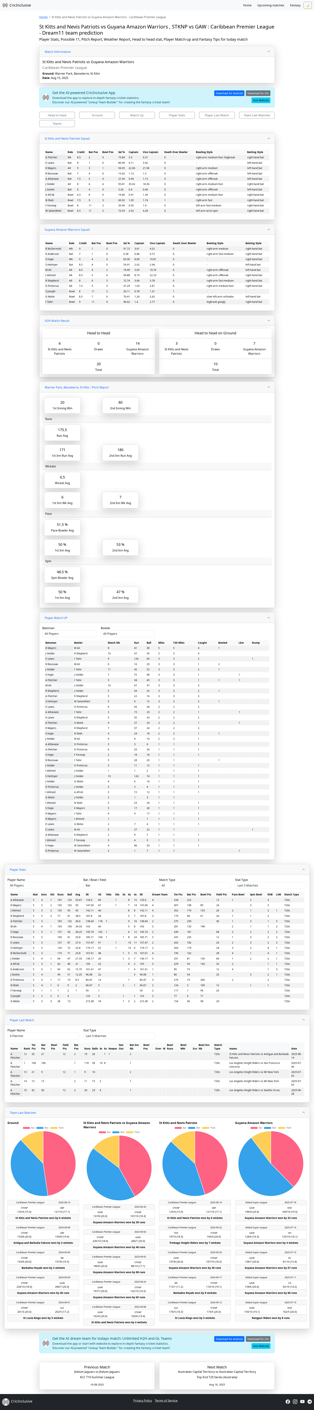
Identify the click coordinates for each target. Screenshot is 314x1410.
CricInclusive (20, 5)
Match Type (167, 880)
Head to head (57, 115)
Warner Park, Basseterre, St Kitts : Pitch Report (77, 387)
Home (247, 5)
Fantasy (295, 5)
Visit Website (261, 100)
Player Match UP (56, 618)
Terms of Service (166, 1401)
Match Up (137, 115)
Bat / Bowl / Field (94, 880)
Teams (57, 124)
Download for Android (229, 93)
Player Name (16, 880)
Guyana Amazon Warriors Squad (67, 230)
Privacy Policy (142, 1401)
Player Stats (177, 115)
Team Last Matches (257, 115)
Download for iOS (258, 93)
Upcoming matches (270, 5)
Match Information (58, 52)
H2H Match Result (57, 321)
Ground (97, 115)
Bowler (105, 628)
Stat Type (241, 880)
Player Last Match (217, 115)
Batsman (48, 628)
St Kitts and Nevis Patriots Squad (67, 138)
